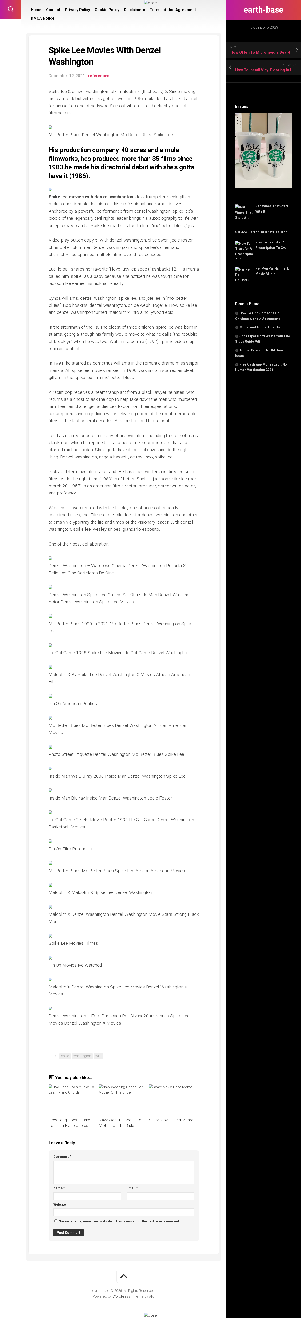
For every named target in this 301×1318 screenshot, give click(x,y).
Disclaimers (134, 10)
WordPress (121, 1296)
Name (59, 1188)
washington (82, 1056)
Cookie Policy (107, 10)
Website (59, 1204)
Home (36, 10)
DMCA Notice (43, 18)
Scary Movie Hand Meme (171, 1120)
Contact (53, 10)
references (98, 75)
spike (65, 1056)
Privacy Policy (77, 10)
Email (132, 1188)
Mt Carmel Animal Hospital (260, 327)
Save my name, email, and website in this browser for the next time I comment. (119, 1221)
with (98, 1056)
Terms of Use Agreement (173, 10)
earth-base (263, 10)
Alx (151, 1296)
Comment (62, 1157)
